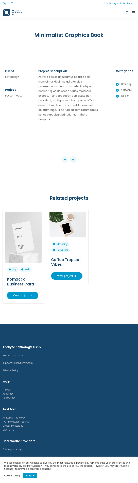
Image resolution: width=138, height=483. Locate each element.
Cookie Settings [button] (13, 475)
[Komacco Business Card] (23, 237)
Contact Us (9, 397)
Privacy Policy (10, 370)
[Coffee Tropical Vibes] (67, 224)
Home (6, 389)
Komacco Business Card (20, 282)
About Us (8, 393)
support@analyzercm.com (18, 362)
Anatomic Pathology (14, 417)
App (14, 269)
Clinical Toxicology (13, 425)
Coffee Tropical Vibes (66, 262)
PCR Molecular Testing (16, 421)
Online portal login (13, 449)
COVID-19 (8, 429)
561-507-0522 (16, 355)
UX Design (62, 249)
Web (27, 269)
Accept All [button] (30, 475)
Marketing (62, 244)
